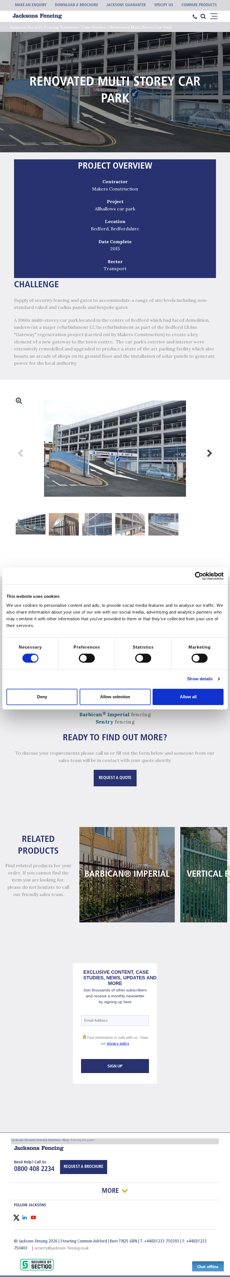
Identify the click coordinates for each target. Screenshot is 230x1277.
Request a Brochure (84, 1167)
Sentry (104, 721)
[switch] (87, 658)
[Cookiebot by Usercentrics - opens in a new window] (199, 576)
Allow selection (115, 696)
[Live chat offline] (208, 1266)
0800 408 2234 (34, 1169)
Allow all (188, 696)
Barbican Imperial (104, 714)
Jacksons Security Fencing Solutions (44, 27)
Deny (42, 696)
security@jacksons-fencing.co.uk (61, 1248)
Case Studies (94, 27)
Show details (200, 678)
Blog (66, 1140)
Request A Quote (115, 778)
